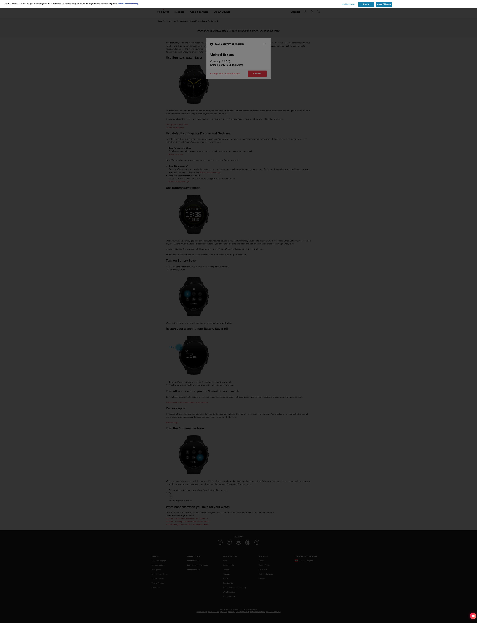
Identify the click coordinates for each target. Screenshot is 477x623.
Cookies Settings (348, 4)
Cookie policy (123, 3)
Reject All (366, 4)
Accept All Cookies (384, 4)
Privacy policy (133, 3)
